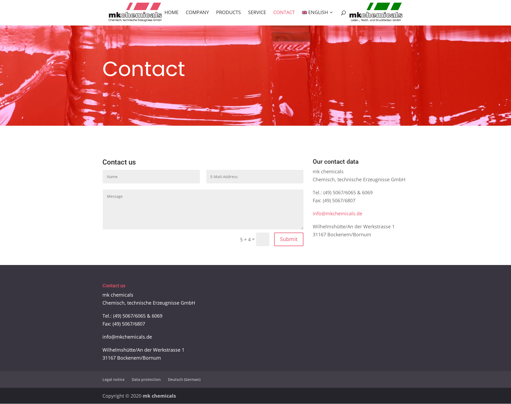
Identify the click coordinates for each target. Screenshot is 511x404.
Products (228, 12)
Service (257, 12)
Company (197, 12)
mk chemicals (159, 396)
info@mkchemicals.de (337, 213)
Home (171, 12)
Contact (284, 12)
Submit (289, 239)
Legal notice (113, 379)
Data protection (146, 379)
